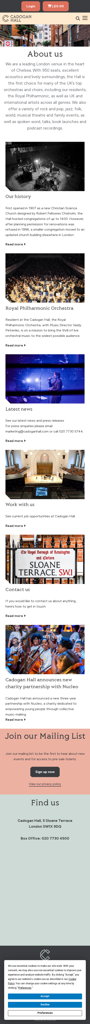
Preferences (45, 1012)
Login (30, 6)
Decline (45, 1004)
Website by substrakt (45, 1020)
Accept (45, 996)
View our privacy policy (45, 784)
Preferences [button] (24, 987)
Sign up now (45, 772)
